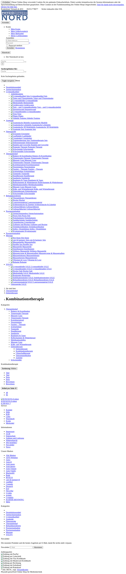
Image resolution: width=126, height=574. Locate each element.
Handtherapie (16, 331)
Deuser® (9, 486)
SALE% (9, 264)
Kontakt (9, 410)
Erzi (7, 489)
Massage (9, 236)
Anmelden (5, 22)
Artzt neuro (10, 464)
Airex (8, 460)
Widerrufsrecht (11, 440)
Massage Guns (16, 316)
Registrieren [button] (20, 48)
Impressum (10, 431)
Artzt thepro (10, 466)
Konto (8, 421)
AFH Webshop (12, 458)
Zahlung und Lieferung (15, 438)
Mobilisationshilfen (18, 340)
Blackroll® (10, 473)
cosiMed (9, 482)
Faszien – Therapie (18, 324)
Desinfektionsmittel (13, 87)
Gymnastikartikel (12, 92)
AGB (8, 434)
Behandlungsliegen (13, 196)
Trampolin (15, 329)
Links (8, 416)
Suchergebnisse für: (9, 69)
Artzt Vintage (11, 469)
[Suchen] (25, 61)
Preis (8, 377)
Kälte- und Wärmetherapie (21, 344)
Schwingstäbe (16, 360)
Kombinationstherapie (24, 351)
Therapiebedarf (12, 154)
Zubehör (19, 358)
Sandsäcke (15, 333)
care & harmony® (13, 480)
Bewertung (10, 382)
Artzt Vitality (11, 471)
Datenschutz (11, 436)
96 (7, 395)
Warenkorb (10, 419)
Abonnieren (38, 547)
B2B (8, 414)
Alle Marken (11, 455)
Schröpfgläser (16, 327)
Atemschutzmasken (13, 89)
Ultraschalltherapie (23, 353)
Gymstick (9, 497)
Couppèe (9, 484)
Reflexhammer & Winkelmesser (23, 338)
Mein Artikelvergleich (19, 31)
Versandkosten (22, 570)
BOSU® (9, 477)
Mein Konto (15, 29)
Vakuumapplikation (23, 355)
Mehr (8, 502)
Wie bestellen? (11, 443)
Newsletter (10, 445)
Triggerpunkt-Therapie (19, 313)
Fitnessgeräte (11, 131)
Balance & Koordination (20, 311)
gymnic (9, 495)
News (8, 447)
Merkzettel (10, 423)
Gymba (9, 493)
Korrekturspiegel (17, 320)
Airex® (9, 462)
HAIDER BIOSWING (15, 500)
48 (9, 388)
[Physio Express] (14, 20)
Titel (7, 373)
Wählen (9, 368)
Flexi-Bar (9, 491)
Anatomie (10, 120)
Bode (8, 475)
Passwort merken (15, 46)
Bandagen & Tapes (18, 336)
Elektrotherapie (17, 347)
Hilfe (8, 412)
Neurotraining (16, 322)
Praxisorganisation (13, 211)
